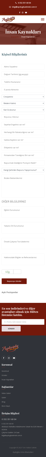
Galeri (4, 397)
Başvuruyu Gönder (14, 281)
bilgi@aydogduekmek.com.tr (24, 7)
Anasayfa (15, 37)
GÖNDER (11, 329)
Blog (3, 402)
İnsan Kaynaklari (8, 379)
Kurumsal (5, 371)
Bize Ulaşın (6, 406)
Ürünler (4, 375)
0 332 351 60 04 (24, 3)
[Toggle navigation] (42, 19)
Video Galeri (6, 393)
